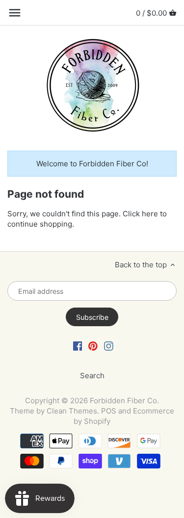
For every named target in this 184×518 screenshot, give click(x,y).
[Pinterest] (93, 345)
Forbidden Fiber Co (123, 400)
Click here (140, 213)
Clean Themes (72, 410)
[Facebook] (77, 345)
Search (92, 375)
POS (108, 410)
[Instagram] (108, 345)
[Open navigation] (14, 12)
